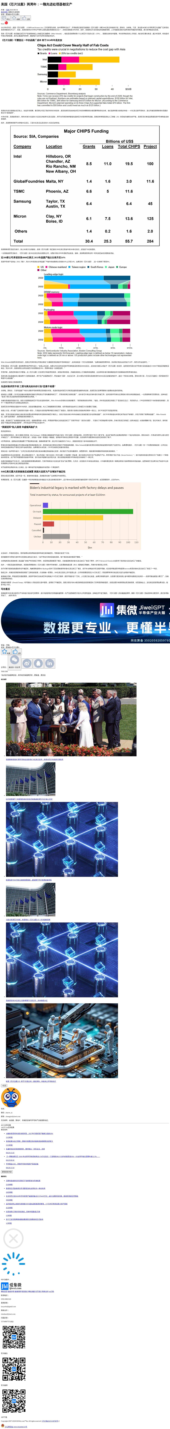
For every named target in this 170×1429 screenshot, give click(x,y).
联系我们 (25, 1291)
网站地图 (31, 1291)
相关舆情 (4, 12)
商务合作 (45, 1291)
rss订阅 (51, 1291)
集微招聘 (18, 1291)
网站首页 (4, 1291)
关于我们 (38, 1291)
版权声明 (11, 1291)
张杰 (7, 10)
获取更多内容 (7, 1172)
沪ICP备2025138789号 (50, 1421)
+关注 (4, 1086)
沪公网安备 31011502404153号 (16, 1427)
